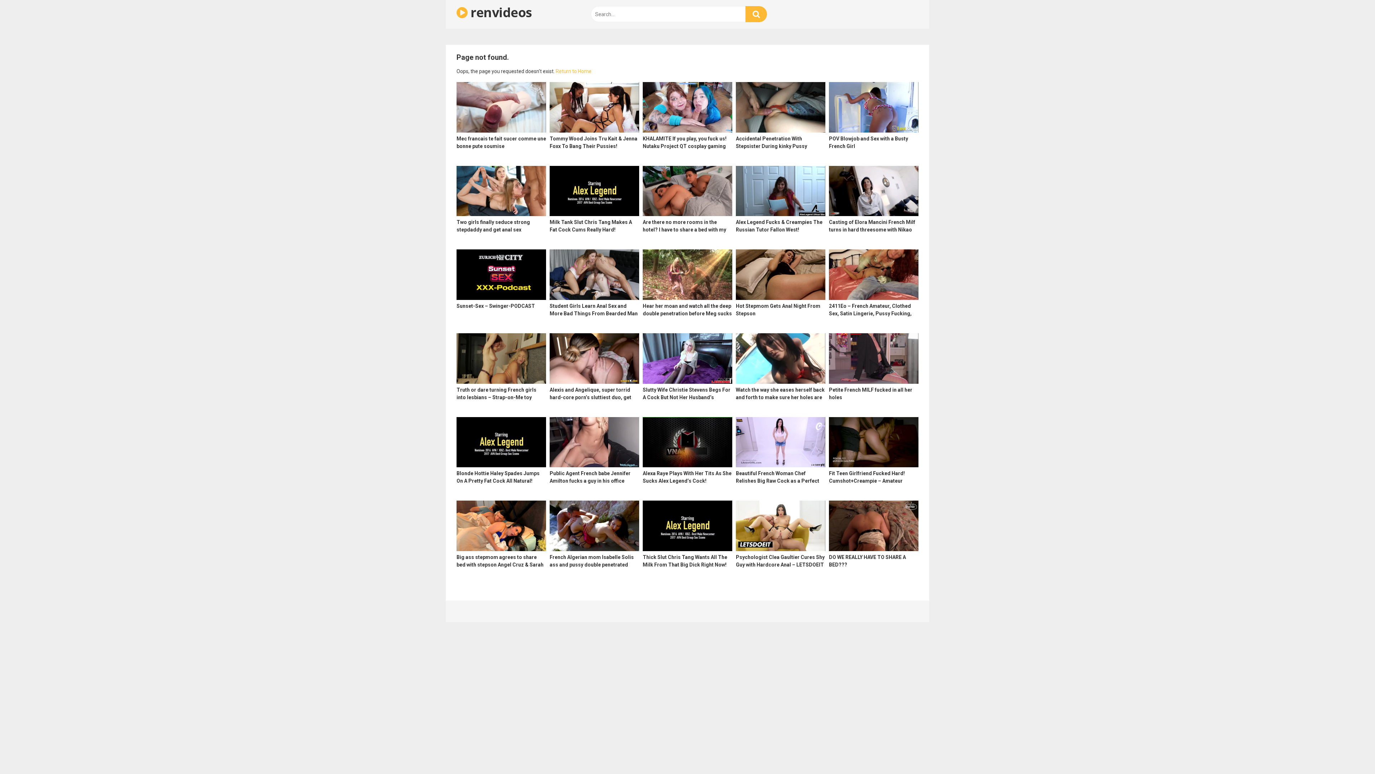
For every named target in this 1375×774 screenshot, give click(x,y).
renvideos (500, 12)
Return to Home (574, 71)
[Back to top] (1351, 752)
